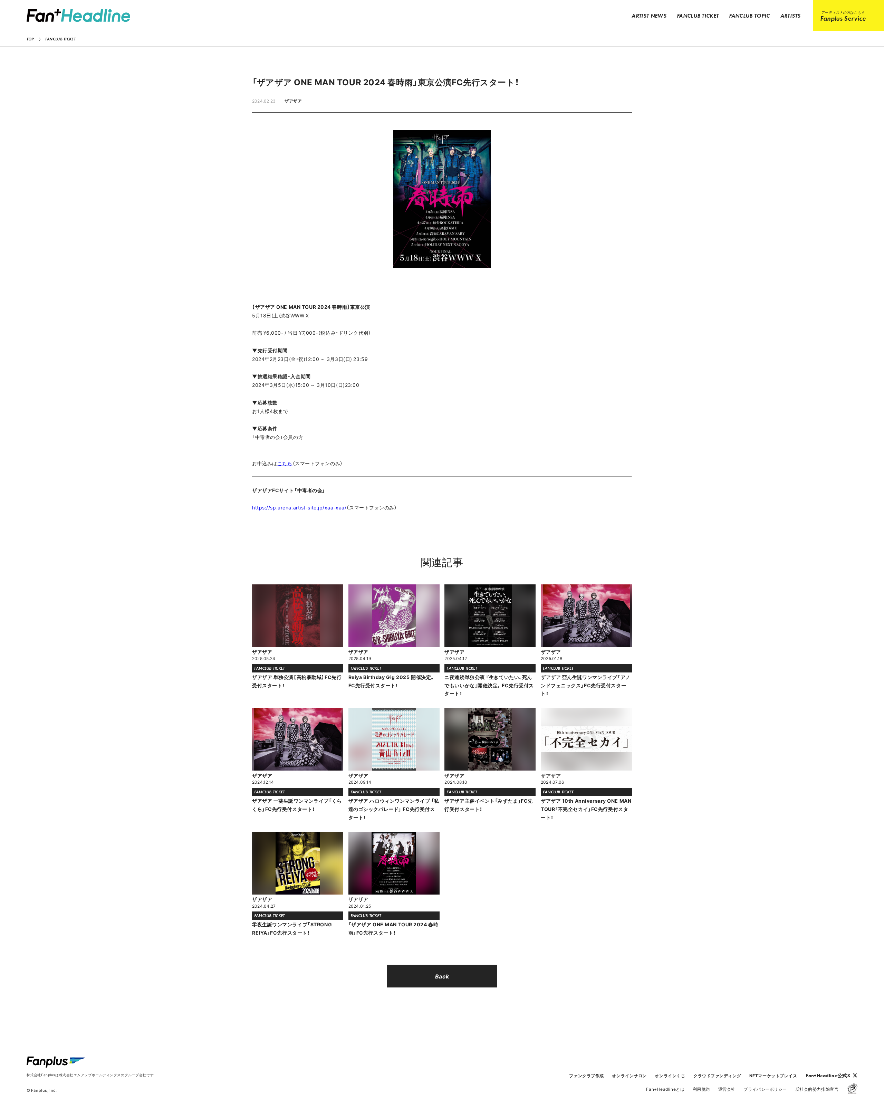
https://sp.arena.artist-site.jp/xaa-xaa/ (299, 507)
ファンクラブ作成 (586, 1075)
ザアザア (293, 101)
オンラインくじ (670, 1075)
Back (442, 976)
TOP (30, 39)
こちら (284, 463)
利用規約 (701, 1089)
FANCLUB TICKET (60, 39)
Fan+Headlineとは (665, 1089)
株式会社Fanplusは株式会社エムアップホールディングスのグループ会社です (90, 1074)
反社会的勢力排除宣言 (817, 1089)
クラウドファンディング (717, 1075)
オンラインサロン (629, 1075)
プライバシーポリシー (765, 1089)
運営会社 (727, 1089)
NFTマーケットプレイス (773, 1075)
